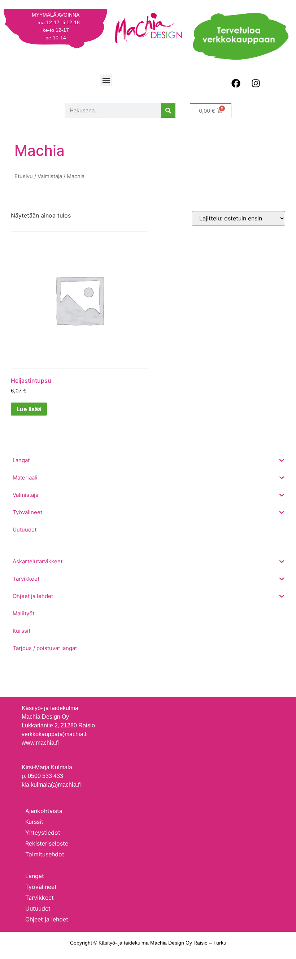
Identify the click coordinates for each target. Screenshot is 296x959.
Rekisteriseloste (46, 843)
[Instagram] (256, 83)
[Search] (168, 110)
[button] (106, 80)
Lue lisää (29, 409)
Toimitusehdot (44, 854)
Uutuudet (38, 908)
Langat (34, 876)
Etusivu (23, 176)
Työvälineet (41, 886)
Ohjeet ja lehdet (46, 919)
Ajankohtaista (43, 810)
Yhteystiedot (42, 832)
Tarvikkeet (39, 897)
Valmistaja (50, 176)
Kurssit (34, 821)
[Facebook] (236, 83)
